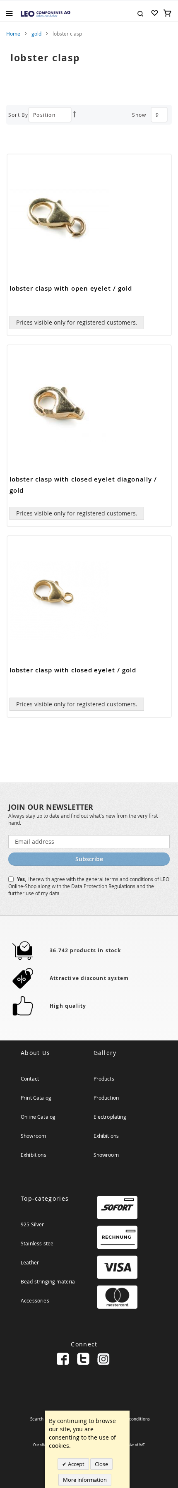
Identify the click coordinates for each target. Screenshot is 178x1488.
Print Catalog (36, 1097)
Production (106, 1097)
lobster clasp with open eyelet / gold (71, 288)
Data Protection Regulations (104, 886)
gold (36, 33)
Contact (30, 1078)
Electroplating (110, 1116)
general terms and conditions (120, 879)
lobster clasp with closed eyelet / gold (73, 670)
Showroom (33, 1135)
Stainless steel (38, 1243)
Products (104, 1078)
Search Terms (43, 1419)
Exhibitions (33, 1154)
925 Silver (32, 1224)
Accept (75, 1464)
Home (13, 33)
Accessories (35, 1300)
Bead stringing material (49, 1281)
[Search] (140, 13)
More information (85, 1479)
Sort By (18, 114)
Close (101, 1464)
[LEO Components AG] (45, 13)
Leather (30, 1262)
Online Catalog (38, 1116)
